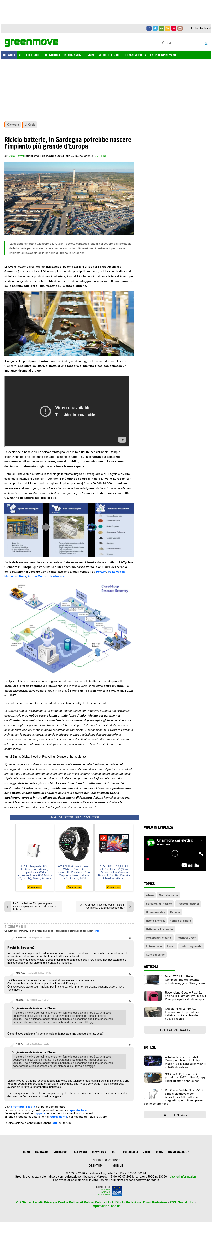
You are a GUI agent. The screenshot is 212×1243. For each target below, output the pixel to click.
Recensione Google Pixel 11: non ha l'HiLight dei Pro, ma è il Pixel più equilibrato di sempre (185, 996)
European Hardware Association (104, 1192)
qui (54, 1122)
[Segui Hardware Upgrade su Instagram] (180, 28)
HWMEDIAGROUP (178, 1152)
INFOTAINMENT (73, 55)
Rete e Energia (155, 920)
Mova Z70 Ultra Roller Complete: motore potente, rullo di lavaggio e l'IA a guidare (185, 980)
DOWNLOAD (99, 1152)
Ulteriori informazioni (183, 1176)
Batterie (101, 155)
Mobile (118, 1165)
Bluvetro (21, 937)
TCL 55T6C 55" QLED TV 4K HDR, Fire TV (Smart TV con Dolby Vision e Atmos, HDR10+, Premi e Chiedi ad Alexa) (113, 872)
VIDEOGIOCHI (61, 1152)
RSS (173, 1202)
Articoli (151, 966)
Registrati (205, 28)
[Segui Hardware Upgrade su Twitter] (155, 28)
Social (182, 1202)
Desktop (95, 1165)
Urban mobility (155, 912)
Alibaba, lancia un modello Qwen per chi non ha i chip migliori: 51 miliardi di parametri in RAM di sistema (185, 1062)
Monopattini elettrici (159, 937)
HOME (26, 1152)
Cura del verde (155, 954)
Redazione (133, 1202)
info (97, 931)
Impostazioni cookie (106, 1206)
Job (191, 1202)
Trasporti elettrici (188, 903)
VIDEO (146, 1152)
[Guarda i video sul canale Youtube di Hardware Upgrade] (173, 28)
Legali (37, 1202)
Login (194, 28)
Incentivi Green (186, 937)
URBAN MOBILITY (135, 55)
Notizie (150, 1047)
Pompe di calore (180, 920)
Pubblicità (102, 1202)
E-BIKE (90, 55)
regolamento (58, 1116)
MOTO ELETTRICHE (109, 55)
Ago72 (19, 1043)
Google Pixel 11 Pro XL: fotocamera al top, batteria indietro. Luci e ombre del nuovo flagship (182, 1013)
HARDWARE (42, 1152)
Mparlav (20, 973)
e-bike (150, 895)
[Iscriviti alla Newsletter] (161, 28)
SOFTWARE (80, 1152)
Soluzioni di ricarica (159, 903)
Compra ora (34, 887)
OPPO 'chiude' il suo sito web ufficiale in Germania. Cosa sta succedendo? (102, 906)
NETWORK (9, 55)
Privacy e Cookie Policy (61, 1202)
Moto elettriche (168, 895)
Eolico (171, 946)
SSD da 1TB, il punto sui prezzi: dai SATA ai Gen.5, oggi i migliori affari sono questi (185, 1077)
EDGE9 (114, 1152)
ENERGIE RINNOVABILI (163, 55)
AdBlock (117, 1202)
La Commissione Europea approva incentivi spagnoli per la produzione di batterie (34, 906)
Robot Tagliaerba (191, 946)
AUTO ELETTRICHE (30, 55)
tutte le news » (175, 1114)
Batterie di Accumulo (159, 929)
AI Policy (86, 1202)
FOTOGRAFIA (130, 1152)
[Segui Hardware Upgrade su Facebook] (149, 28)
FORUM (159, 1152)
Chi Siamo (23, 1202)
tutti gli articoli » (175, 1029)
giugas (20, 1000)
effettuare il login (23, 1106)
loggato (39, 1113)
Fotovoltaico (154, 946)
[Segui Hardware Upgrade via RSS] (167, 28)
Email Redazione (155, 1202)
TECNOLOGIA (52, 55)
